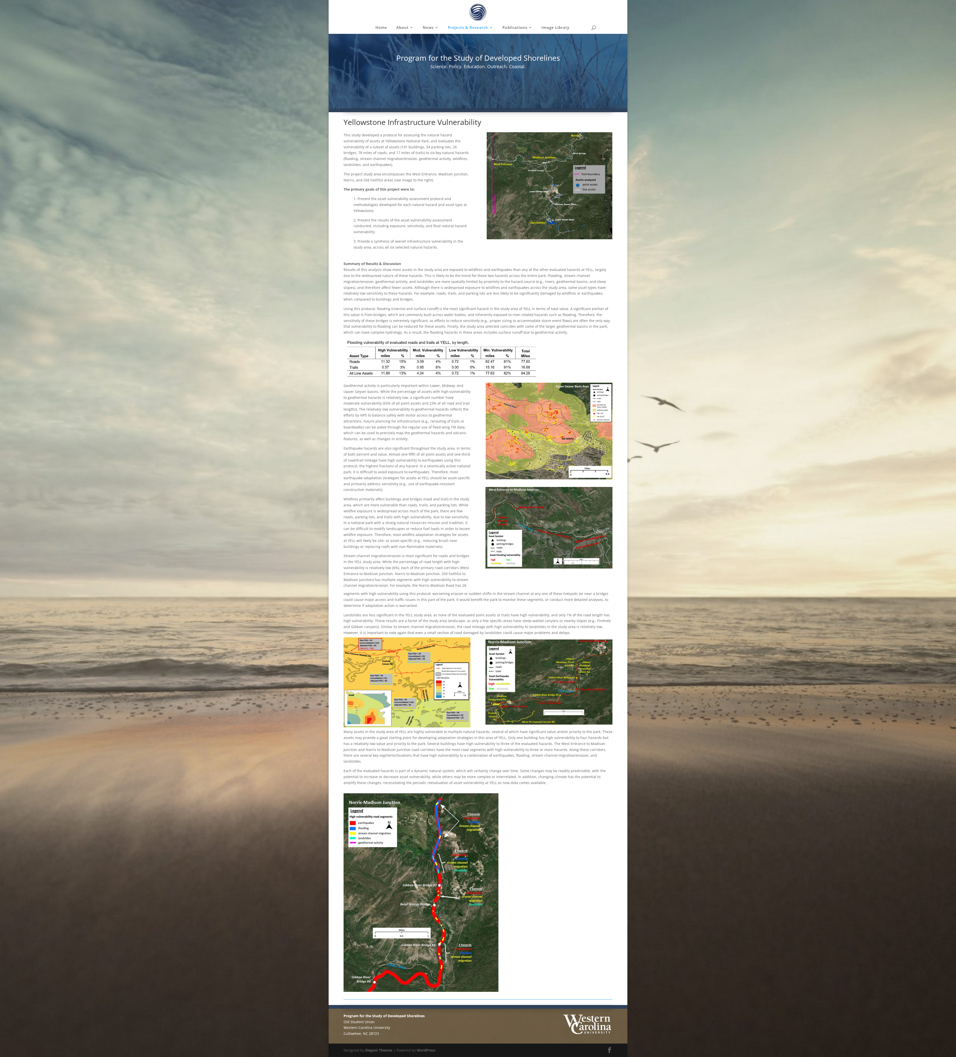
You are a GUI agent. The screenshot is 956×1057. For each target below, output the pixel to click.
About (402, 28)
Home (381, 28)
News (428, 28)
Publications (514, 28)
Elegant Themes (378, 1050)
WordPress (426, 1050)
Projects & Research (468, 28)
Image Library (555, 28)
